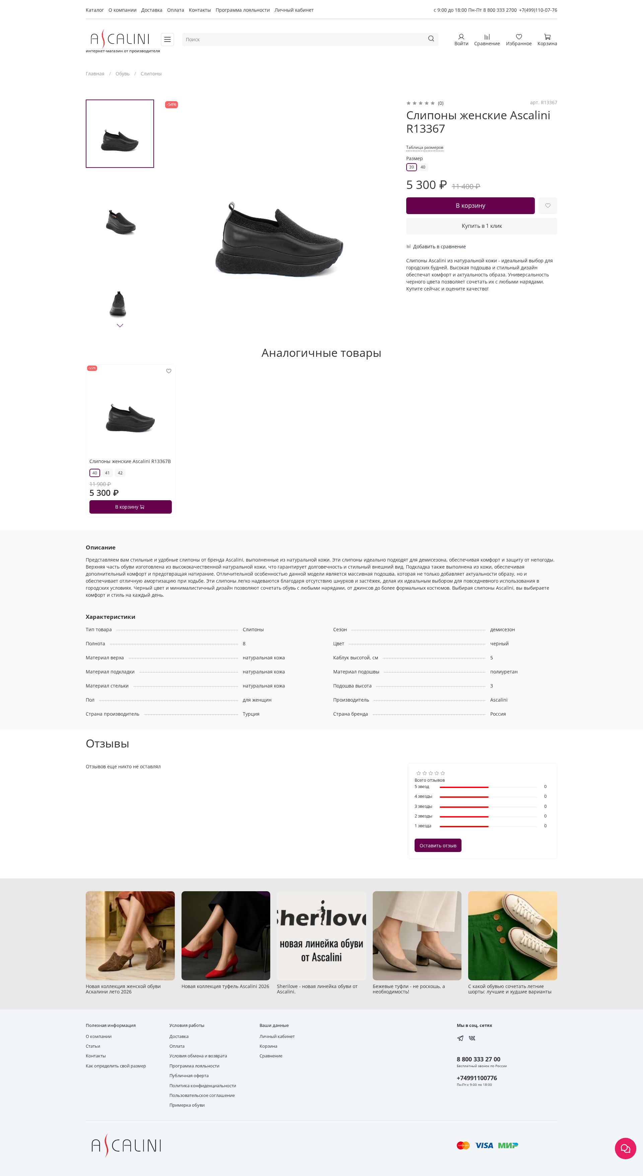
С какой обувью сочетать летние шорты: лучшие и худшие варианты (510, 989)
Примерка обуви (187, 1105)
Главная (95, 73)
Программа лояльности (243, 10)
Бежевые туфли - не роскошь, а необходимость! (409, 989)
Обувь (123, 73)
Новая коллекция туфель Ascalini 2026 (225, 986)
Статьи (93, 1046)
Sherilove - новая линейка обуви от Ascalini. (317, 989)
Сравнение (271, 1056)
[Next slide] (120, 325)
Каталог (95, 10)
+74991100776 (477, 1078)
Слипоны (151, 73)
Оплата (175, 10)
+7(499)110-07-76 (538, 10)
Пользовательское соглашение (202, 1095)
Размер (414, 158)
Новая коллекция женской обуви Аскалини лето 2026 (123, 989)
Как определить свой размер (116, 1066)
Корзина (268, 1046)
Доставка (151, 10)
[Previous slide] (175, 216)
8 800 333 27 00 (478, 1059)
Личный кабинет (294, 10)
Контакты (200, 10)
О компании (123, 10)
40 (423, 167)
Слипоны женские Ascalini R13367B (130, 461)
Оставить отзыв (438, 845)
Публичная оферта (189, 1076)
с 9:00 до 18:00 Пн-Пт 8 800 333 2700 (475, 10)
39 (411, 167)
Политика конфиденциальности (202, 1086)
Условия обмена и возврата (198, 1056)
